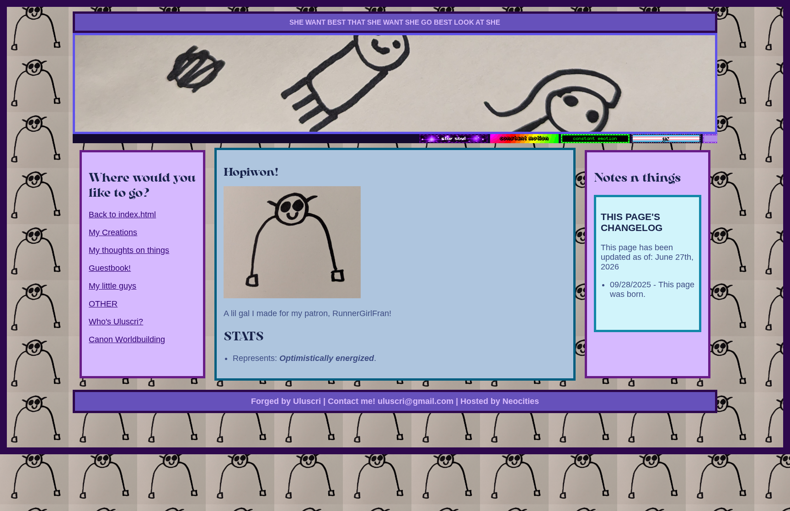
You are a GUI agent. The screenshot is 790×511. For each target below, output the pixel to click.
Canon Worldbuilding (127, 339)
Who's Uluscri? (116, 321)
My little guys (112, 285)
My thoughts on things (129, 250)
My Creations (113, 232)
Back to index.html (122, 214)
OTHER (103, 303)
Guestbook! (110, 268)
